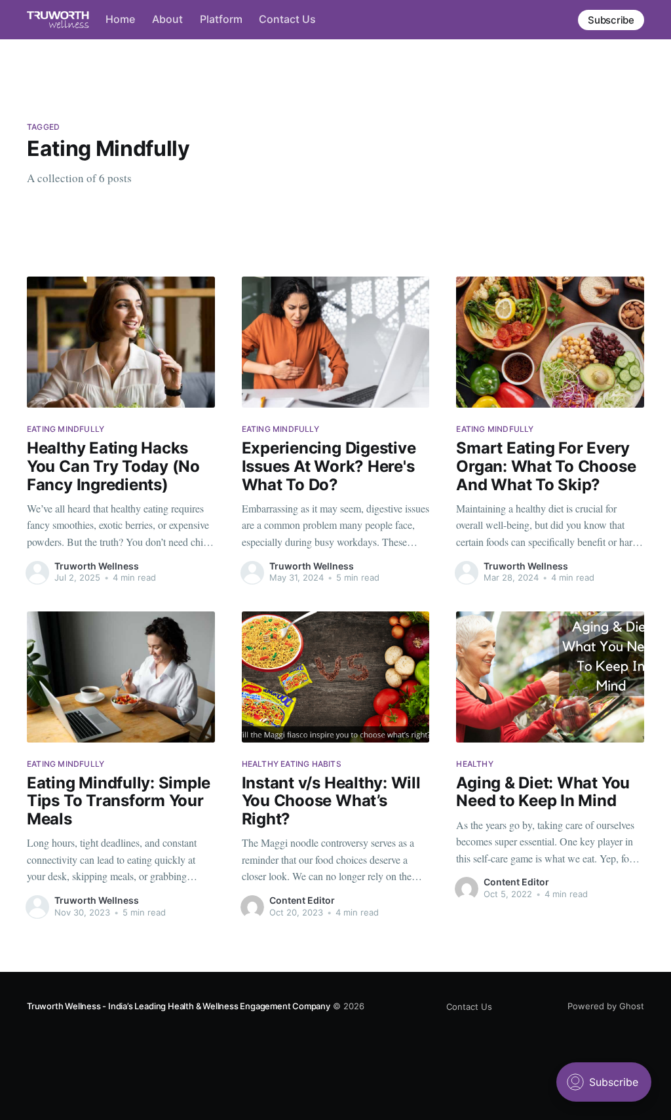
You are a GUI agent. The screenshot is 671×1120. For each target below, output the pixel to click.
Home (120, 19)
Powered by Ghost (605, 1006)
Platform (221, 19)
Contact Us (287, 19)
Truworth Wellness (96, 565)
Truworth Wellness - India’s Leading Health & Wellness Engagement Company (178, 1006)
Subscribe (611, 20)
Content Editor (302, 900)
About (167, 19)
